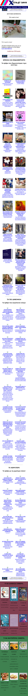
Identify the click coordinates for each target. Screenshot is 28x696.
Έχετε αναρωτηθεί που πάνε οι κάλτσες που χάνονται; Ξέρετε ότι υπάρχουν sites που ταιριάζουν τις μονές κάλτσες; (20, 358)
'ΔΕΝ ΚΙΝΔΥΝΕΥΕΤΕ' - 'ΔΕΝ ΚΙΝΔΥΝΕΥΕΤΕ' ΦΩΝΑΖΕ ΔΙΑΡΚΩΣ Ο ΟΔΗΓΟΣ (20, 290)
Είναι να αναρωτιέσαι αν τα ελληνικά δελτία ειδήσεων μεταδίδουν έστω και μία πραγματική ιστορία (20, 411)
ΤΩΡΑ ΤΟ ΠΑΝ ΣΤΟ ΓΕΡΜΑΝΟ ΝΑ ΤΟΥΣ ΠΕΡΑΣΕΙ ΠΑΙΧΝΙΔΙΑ (20, 572)
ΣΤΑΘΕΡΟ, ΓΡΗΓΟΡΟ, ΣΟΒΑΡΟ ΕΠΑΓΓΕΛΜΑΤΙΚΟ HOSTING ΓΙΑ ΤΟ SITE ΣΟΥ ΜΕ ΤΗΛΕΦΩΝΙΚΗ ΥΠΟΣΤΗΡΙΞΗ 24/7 (20, 314)
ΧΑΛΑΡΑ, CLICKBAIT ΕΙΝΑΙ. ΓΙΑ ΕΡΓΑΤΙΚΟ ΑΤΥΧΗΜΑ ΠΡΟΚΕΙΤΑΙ (8, 238)
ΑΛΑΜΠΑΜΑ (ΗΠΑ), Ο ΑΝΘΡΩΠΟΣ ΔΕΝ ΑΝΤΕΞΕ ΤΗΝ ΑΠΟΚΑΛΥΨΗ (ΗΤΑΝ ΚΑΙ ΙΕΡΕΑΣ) (7, 290)
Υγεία (19, 7)
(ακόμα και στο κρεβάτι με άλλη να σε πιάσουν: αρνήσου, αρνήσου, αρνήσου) (20, 558)
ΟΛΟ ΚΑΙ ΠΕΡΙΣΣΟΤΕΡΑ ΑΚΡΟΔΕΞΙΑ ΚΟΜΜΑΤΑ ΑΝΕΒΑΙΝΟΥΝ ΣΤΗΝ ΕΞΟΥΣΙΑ (20, 171)
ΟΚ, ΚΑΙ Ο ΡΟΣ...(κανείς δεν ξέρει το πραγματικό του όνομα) (20, 532)
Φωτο (5, 7)
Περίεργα (24, 7)
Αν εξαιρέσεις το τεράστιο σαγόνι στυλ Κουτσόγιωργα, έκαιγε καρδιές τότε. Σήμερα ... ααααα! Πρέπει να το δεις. (7, 343)
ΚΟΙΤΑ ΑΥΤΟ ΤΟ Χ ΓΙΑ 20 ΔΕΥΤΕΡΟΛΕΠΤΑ (7, 82)
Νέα (2, 7)
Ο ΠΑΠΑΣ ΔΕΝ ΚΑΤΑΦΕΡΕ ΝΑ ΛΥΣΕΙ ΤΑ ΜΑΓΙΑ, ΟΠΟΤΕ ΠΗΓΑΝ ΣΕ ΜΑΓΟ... (20, 148)
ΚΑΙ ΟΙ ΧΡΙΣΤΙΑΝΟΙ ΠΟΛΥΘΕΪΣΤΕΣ (7, 555)
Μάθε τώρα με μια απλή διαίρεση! (20, 388)
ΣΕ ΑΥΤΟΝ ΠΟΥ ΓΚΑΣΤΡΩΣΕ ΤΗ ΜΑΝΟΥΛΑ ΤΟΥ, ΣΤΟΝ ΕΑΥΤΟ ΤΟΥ (7, 545)
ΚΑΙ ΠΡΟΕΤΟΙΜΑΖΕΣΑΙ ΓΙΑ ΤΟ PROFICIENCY (7, 124)
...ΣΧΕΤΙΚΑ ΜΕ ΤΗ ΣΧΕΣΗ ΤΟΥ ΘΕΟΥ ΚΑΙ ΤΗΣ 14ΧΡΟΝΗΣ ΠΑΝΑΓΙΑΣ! (7, 520)
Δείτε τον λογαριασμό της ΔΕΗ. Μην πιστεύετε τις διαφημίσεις (7, 329)
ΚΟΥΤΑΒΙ (4, 48)
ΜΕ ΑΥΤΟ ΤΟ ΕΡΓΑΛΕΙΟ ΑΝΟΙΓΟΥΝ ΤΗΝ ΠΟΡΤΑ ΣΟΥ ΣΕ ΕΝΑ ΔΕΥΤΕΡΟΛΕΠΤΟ (7, 459)
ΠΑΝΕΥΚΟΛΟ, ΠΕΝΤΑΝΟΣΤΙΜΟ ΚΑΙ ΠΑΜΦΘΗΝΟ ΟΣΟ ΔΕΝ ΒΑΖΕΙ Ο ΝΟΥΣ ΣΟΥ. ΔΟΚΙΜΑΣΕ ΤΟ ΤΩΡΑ (7, 358)
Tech (9, 7)
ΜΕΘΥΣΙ (9, 48)
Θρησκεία (14, 7)
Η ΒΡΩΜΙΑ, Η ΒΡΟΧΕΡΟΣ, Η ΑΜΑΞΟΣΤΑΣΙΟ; (20, 492)
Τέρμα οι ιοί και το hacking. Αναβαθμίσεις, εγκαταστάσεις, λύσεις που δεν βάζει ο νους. (20, 125)
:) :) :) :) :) (7, 531)
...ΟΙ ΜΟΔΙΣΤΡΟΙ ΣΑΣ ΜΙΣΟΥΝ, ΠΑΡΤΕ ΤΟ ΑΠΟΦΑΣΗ (8, 492)
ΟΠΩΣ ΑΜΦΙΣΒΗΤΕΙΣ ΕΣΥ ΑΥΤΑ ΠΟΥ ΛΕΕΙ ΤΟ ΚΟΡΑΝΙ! (20, 503)
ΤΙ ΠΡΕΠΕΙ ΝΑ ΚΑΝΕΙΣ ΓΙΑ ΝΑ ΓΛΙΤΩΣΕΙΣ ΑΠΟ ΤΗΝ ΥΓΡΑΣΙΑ (20, 329)
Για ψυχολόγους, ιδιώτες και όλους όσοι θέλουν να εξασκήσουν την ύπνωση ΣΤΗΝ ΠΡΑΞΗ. (7, 103)
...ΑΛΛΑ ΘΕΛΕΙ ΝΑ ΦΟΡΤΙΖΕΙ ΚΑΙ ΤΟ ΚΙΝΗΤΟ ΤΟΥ (20, 481)
